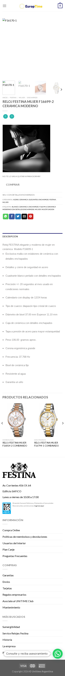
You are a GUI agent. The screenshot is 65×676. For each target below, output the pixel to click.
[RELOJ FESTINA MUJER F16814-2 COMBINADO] (16, 420)
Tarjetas (7, 588)
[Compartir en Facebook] (12, 216)
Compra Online (11, 530)
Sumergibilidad (11, 626)
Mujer (22, 98)
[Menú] (4, 6)
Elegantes (33, 200)
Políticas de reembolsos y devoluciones (24, 536)
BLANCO (15, 207)
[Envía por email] (24, 216)
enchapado (33, 207)
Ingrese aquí (39, 506)
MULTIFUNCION (48, 209)
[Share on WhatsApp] (5, 216)
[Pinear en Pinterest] (30, 216)
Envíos (6, 581)
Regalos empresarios (14, 594)
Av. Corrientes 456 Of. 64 (16, 485)
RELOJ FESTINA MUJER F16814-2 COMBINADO (14, 444)
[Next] (57, 48)
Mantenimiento (11, 607)
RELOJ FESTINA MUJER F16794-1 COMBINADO (46, 444)
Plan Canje (8, 549)
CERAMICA (23, 207)
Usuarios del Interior (14, 543)
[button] (58, 654)
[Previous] (8, 48)
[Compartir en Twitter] (18, 216)
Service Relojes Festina (15, 633)
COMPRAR (13, 184)
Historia (7, 639)
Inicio (5, 98)
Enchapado (32, 98)
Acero (16, 200)
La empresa (9, 646)
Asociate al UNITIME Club (18, 601)
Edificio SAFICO (11, 491)
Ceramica (23, 200)
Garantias (8, 575)
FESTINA (13, 98)
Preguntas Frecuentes (14, 556)
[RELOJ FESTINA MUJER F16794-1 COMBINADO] (48, 420)
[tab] (32, 236)
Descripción (10, 236)
